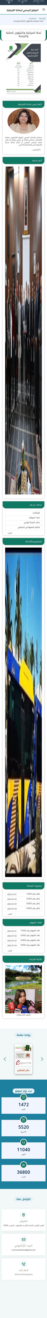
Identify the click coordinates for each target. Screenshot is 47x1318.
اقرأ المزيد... (35, 150)
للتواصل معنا (22, 2)
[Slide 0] (32, 492)
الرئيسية (42, 18)
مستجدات (33, 18)
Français (9, 1)
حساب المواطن (38, 2)
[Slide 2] (23, 492)
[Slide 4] (14, 492)
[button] (8, 712)
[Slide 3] (19, 492)
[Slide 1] (28, 492)
